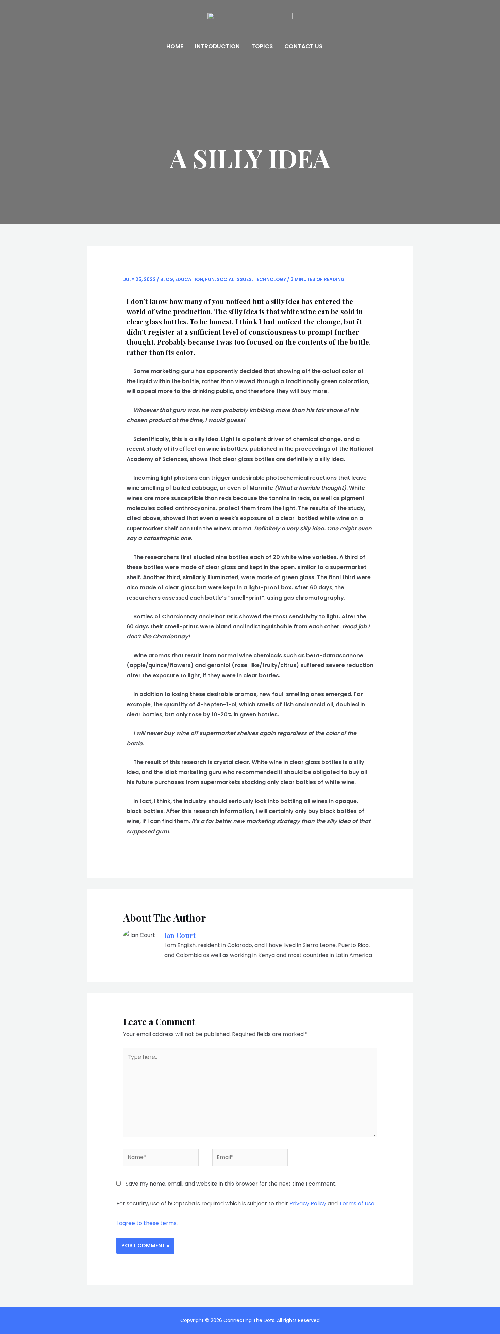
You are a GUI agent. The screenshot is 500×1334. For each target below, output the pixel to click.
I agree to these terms (146, 1223)
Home (174, 46)
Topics (262, 46)
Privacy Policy (307, 1203)
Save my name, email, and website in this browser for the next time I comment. (231, 1184)
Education (189, 279)
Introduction (217, 46)
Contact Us (303, 46)
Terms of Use (356, 1203)
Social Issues (234, 279)
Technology (270, 279)
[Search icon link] (337, 46)
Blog (166, 279)
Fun (210, 279)
